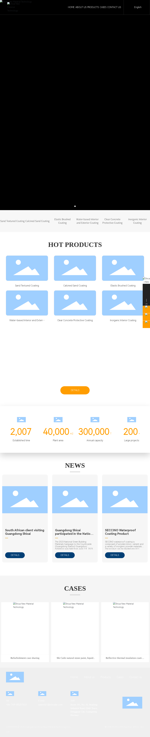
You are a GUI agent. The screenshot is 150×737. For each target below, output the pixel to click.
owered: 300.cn (131, 727)
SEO (142, 727)
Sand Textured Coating (27, 285)
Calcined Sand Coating (75, 285)
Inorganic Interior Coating (123, 320)
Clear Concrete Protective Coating (75, 320)
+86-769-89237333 (16, 704)
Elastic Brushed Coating (123, 285)
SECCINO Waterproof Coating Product (120, 531)
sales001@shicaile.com (50, 704)
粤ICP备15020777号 (112, 727)
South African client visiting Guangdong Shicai (24, 531)
